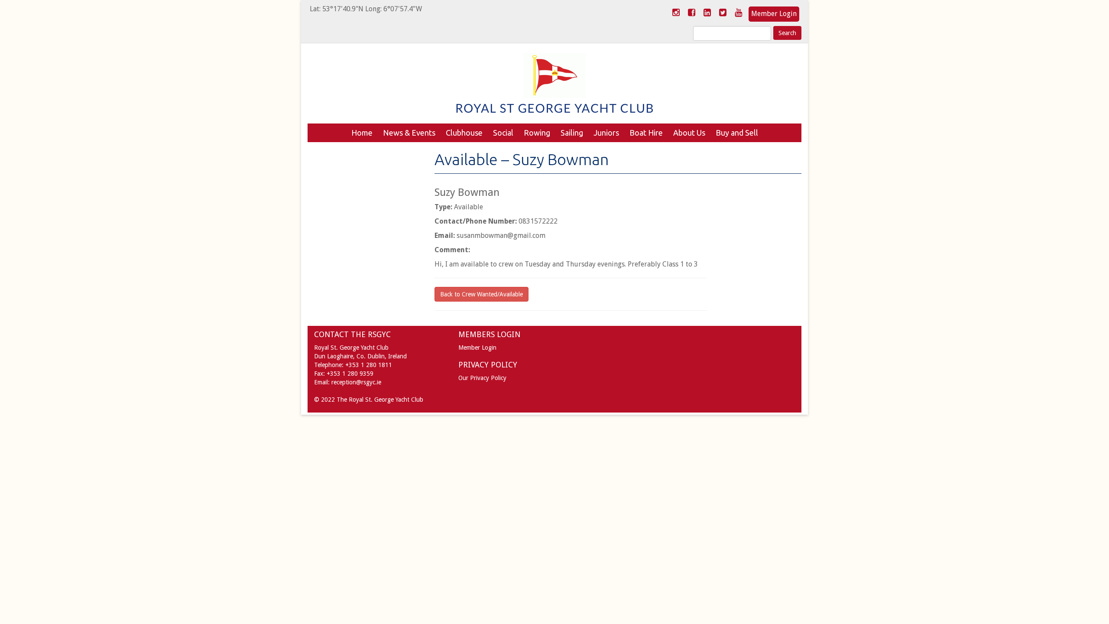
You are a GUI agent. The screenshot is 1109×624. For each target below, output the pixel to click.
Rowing (537, 132)
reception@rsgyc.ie (356, 382)
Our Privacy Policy (482, 377)
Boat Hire (646, 132)
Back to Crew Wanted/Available (481, 294)
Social (503, 132)
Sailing (572, 132)
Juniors (606, 132)
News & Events (409, 132)
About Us (689, 132)
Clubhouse (464, 132)
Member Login (774, 14)
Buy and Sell (737, 132)
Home (362, 132)
